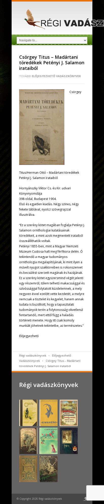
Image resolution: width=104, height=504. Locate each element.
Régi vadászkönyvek (32, 355)
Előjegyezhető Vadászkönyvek (56, 76)
